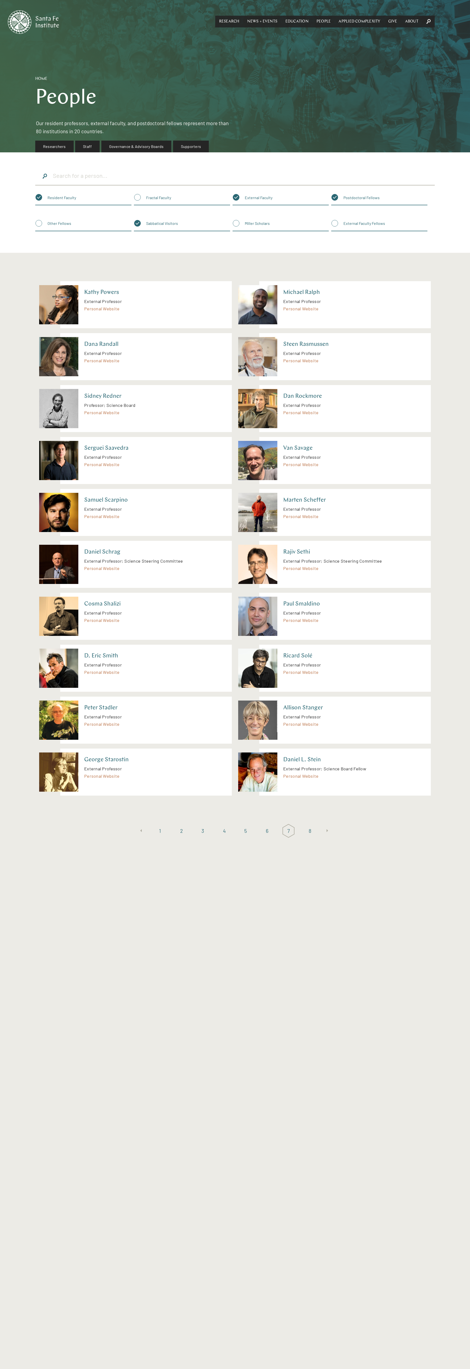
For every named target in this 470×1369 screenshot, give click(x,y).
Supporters (191, 146)
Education (297, 22)
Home (41, 79)
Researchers (54, 146)
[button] (229, 21)
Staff (87, 146)
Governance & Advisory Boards (136, 146)
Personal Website (101, 308)
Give (392, 22)
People (324, 22)
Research (229, 22)
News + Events (262, 22)
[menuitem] (54, 146)
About (411, 22)
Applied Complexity (359, 22)
